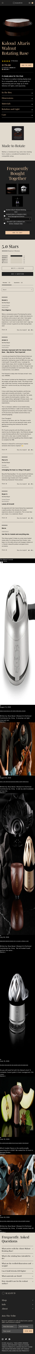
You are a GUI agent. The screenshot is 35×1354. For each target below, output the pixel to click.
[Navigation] (2, 2)
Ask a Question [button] (17, 274)
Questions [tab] (17, 282)
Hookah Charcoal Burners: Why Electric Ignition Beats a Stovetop (12, 710)
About (5, 1309)
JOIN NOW (28, 1331)
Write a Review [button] (17, 268)
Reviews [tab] (5, 282)
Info (4, 1304)
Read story (3, 721)
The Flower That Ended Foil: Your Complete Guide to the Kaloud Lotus (14, 1065)
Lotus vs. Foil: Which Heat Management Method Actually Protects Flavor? (14, 781)
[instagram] (2, 1339)
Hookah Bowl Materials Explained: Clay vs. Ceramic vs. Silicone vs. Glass (14, 941)
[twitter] (6, 1339)
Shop (4, 1300)
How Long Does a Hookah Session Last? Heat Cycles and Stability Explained (15, 1221)
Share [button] (3, 329)
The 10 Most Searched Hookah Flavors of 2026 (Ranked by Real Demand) (14, 1143)
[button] (11, 68)
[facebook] (9, 1339)
